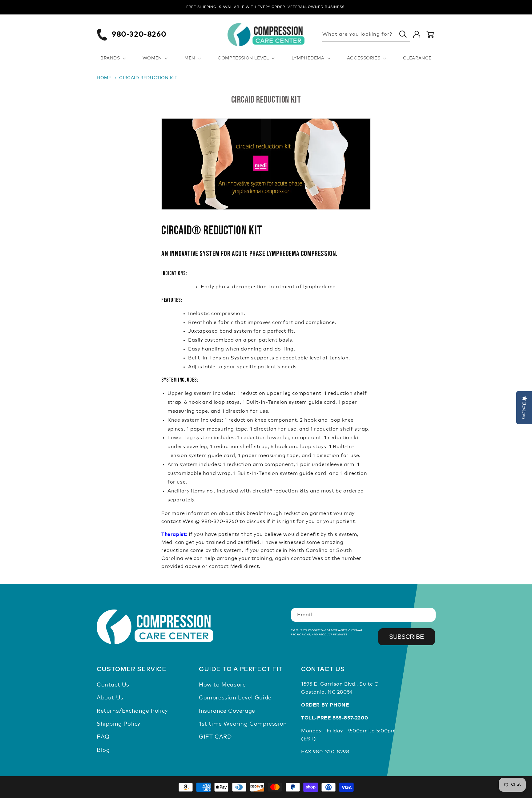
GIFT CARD (215, 737)
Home (104, 78)
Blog (103, 750)
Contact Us (113, 685)
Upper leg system (189, 393)
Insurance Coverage (227, 711)
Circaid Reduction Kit (148, 78)
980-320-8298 (331, 751)
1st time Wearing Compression (243, 724)
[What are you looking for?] (403, 34)
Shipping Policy (118, 724)
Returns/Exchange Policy (132, 711)
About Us (110, 698)
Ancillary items (186, 490)
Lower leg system (189, 437)
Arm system (182, 464)
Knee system (183, 420)
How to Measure (222, 685)
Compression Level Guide (235, 698)
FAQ (103, 737)
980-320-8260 (139, 34)
